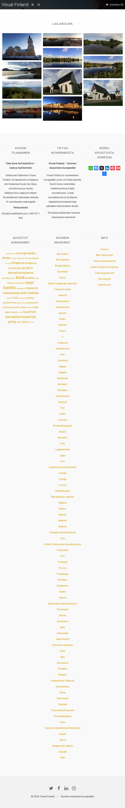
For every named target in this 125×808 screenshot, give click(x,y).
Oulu (15, 297)
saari (7, 312)
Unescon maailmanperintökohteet (62, 728)
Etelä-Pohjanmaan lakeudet (62, 283)
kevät (37, 278)
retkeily (29, 307)
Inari (62, 354)
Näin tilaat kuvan (104, 255)
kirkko (10, 283)
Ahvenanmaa (62, 259)
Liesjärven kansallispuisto (62, 467)
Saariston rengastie (62, 645)
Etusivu (104, 249)
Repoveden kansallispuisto (62, 603)
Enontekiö (62, 271)
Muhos (62, 508)
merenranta (11, 293)
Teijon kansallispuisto (62, 710)
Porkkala (62, 562)
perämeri (21, 298)
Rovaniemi (62, 621)
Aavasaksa (62, 253)
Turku (62, 722)
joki (23, 268)
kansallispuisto (8, 278)
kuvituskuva (19, 283)
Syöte (62, 692)
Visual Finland (15, 4)
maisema (32, 288)
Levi (62, 461)
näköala (9, 298)
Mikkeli (62, 502)
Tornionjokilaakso (62, 716)
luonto (9, 287)
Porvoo (62, 568)
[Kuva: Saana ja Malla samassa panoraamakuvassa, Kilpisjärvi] (21, 70)
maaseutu (20, 288)
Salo (62, 657)
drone (6, 258)
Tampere (62, 704)
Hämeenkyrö (62, 301)
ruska (35, 307)
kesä (20, 277)
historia (28, 258)
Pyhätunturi (62, 585)
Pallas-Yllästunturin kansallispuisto (62, 544)
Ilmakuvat (62, 342)
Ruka (62, 627)
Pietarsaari (62, 550)
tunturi (25, 322)
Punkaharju (62, 574)
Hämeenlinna (62, 307)
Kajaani (62, 366)
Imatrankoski (62, 348)
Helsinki (20, 258)
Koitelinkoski (63, 396)
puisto (19, 303)
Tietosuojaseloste (104, 273)
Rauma (62, 597)
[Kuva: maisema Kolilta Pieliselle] (21, 90)
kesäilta (29, 277)
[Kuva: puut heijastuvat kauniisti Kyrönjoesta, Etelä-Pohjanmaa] (62, 58)
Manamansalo (62, 490)
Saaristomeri (62, 639)
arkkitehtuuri (10, 254)
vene (32, 322)
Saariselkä (62, 633)
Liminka (62, 473)
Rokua (62, 615)
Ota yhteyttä (104, 278)
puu (24, 303)
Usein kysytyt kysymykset (104, 267)
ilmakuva (18, 263)
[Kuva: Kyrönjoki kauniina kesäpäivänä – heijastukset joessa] (103, 67)
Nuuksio (62, 526)
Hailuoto (62, 295)
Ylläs (62, 757)
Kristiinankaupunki (62, 425)
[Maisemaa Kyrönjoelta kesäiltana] (103, 43)
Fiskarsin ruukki (62, 289)
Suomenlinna (62, 686)
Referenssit (104, 284)
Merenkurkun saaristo (62, 496)
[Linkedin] (66, 788)
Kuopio (62, 431)
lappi (30, 282)
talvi (19, 322)
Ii (62, 336)
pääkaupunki (32, 302)
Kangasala (62, 378)
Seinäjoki (62, 668)
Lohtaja (62, 479)
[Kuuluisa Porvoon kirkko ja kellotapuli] (103, 93)
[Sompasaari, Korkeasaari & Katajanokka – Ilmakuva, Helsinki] (62, 39)
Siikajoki (62, 674)
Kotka (62, 413)
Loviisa (62, 485)
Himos (62, 330)
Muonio (62, 514)
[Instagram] (74, 788)
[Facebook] (59, 788)
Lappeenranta (62, 449)
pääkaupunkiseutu (11, 307)
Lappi (63, 455)
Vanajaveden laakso (62, 745)
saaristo (14, 312)
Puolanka (62, 579)
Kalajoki (62, 372)
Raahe (62, 591)
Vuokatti (62, 751)
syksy (12, 322)
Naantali (62, 520)
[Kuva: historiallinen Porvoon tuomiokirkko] (62, 82)
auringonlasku (26, 253)
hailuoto (14, 258)
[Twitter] (51, 788)
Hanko (62, 319)
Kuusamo (63, 437)
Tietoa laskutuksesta (104, 261)
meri (24, 293)
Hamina (62, 313)
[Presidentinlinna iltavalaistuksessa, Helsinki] (62, 108)
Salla (62, 651)
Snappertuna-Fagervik (62, 680)
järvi (29, 268)
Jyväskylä (62, 360)
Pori (62, 556)
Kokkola (62, 402)
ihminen (35, 258)
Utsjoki (62, 734)
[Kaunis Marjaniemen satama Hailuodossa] (21, 109)
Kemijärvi (62, 384)
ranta (23, 307)
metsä (33, 293)
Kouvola (62, 419)
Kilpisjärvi (62, 390)
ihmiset (8, 263)
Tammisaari (62, 698)
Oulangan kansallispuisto (62, 532)
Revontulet (62, 609)
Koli (63, 407)
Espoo (62, 277)
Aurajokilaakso (62, 265)
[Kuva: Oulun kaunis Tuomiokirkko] (21, 46)
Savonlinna (62, 662)
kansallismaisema (20, 273)
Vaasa (62, 739)
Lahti (62, 443)
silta (20, 312)
